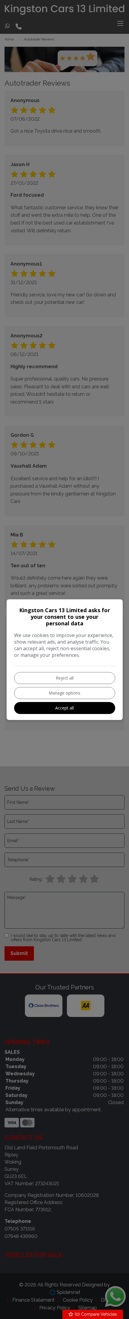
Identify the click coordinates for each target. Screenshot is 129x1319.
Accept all (64, 708)
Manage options (64, 693)
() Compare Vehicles (95, 1314)
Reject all (65, 678)
